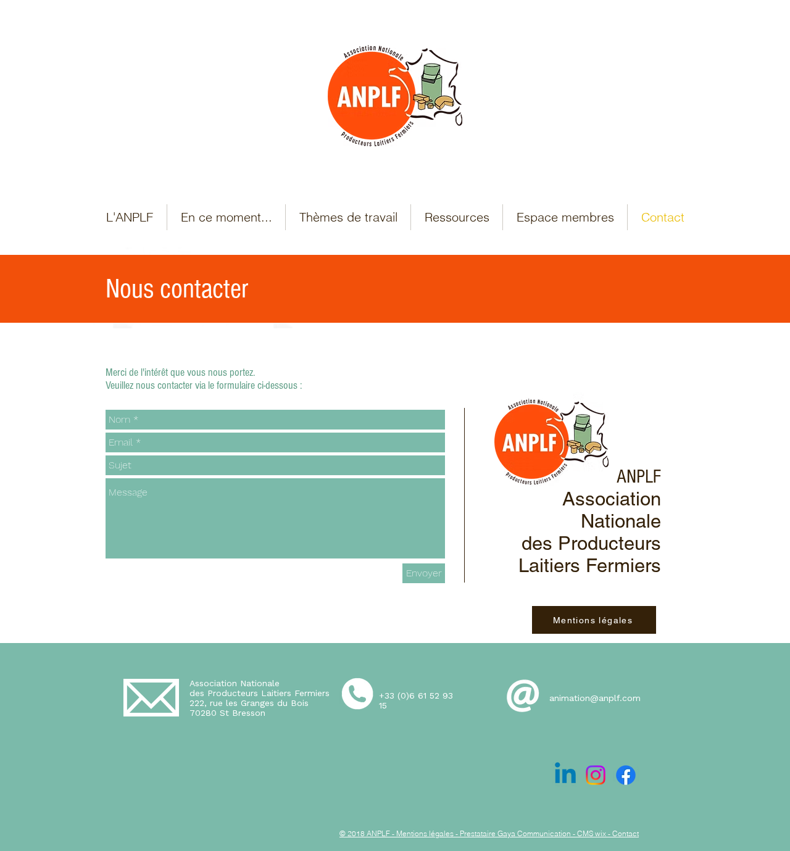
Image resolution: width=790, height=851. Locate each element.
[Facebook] (626, 775)
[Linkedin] (565, 775)
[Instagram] (596, 775)
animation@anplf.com (595, 698)
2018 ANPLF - (370, 833)
